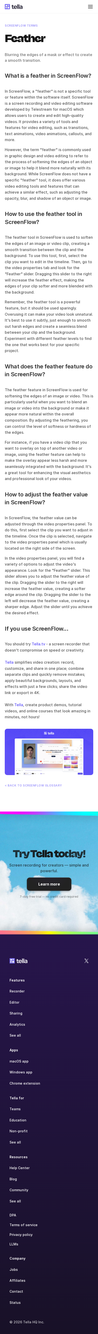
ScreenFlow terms (21, 25)
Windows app (21, 1072)
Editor (14, 1002)
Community (19, 1190)
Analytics (17, 1024)
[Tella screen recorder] (49, 752)
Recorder (17, 991)
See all (15, 1035)
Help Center (19, 1168)
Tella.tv (38, 644)
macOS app (19, 1061)
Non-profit (19, 1131)
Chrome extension (25, 1083)
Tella (9, 662)
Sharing (16, 1013)
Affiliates (17, 1280)
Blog (13, 1179)
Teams (15, 1109)
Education (18, 1120)
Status (15, 1303)
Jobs (14, 1269)
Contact (16, 1291)
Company (17, 1258)
